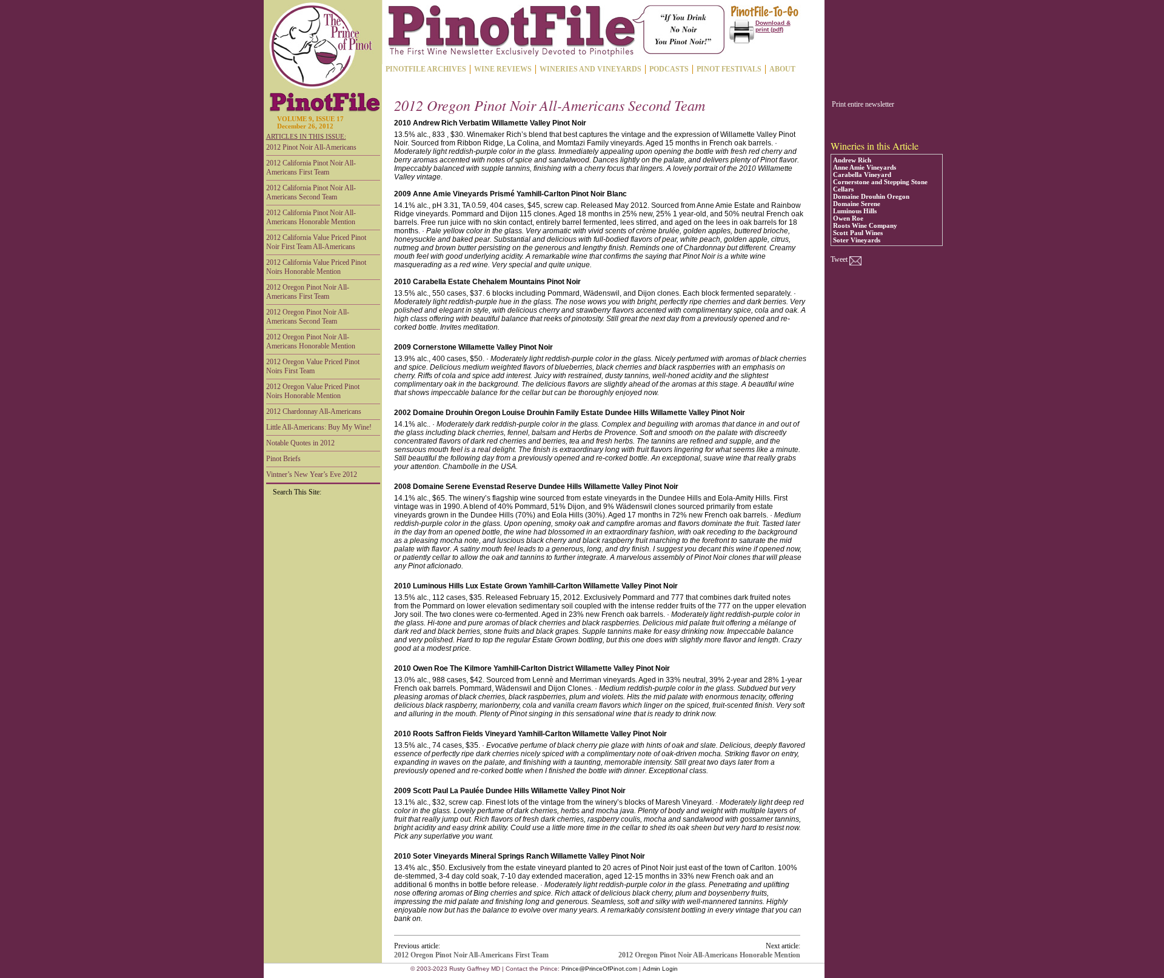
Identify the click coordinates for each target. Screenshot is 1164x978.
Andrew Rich (852, 160)
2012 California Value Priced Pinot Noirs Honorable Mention (316, 267)
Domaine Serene (856, 203)
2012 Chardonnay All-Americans (313, 411)
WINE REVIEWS (503, 69)
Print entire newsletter (863, 104)
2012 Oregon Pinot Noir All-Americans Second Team (307, 316)
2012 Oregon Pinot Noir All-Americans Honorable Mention (310, 341)
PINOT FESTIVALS (729, 69)
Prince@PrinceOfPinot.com (599, 968)
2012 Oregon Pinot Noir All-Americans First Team (307, 292)
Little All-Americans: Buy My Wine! (319, 427)
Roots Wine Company (865, 225)
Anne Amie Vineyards (864, 167)
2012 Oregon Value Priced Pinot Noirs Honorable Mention (313, 391)
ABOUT (782, 69)
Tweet (839, 259)
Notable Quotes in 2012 (300, 443)
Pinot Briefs (283, 458)
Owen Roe (848, 218)
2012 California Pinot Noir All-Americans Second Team (311, 192)
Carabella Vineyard (862, 174)
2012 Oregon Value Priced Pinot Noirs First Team (313, 366)
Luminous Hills (855, 211)
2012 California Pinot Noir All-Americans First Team (311, 167)
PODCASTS (669, 69)
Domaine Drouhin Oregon (871, 196)
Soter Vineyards (856, 240)
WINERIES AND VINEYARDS (590, 69)
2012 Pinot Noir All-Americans (311, 147)
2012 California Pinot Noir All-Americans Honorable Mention (311, 217)
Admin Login (660, 968)
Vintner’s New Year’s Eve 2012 (311, 474)
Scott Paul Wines (858, 232)
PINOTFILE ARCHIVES (426, 69)
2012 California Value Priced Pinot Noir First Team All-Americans (316, 242)
